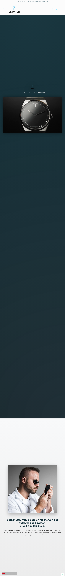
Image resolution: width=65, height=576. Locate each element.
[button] (4, 9)
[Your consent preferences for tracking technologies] (62, 574)
